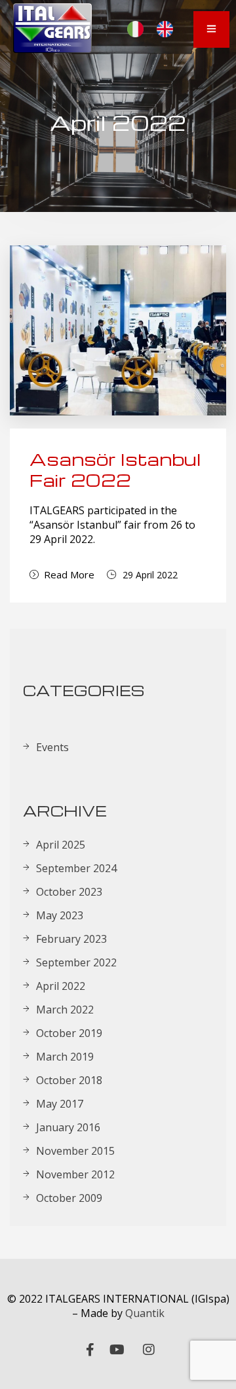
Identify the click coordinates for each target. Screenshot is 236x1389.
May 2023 (59, 915)
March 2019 (65, 1056)
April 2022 (60, 986)
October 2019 (69, 1033)
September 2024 (76, 868)
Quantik (145, 1313)
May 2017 (59, 1104)
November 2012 (75, 1174)
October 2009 (69, 1198)
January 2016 (68, 1127)
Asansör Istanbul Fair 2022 (115, 469)
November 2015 (75, 1151)
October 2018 (69, 1080)
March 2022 (65, 1009)
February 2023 (71, 939)
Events (52, 747)
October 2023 (69, 892)
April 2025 (60, 844)
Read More (69, 574)
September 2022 (76, 962)
